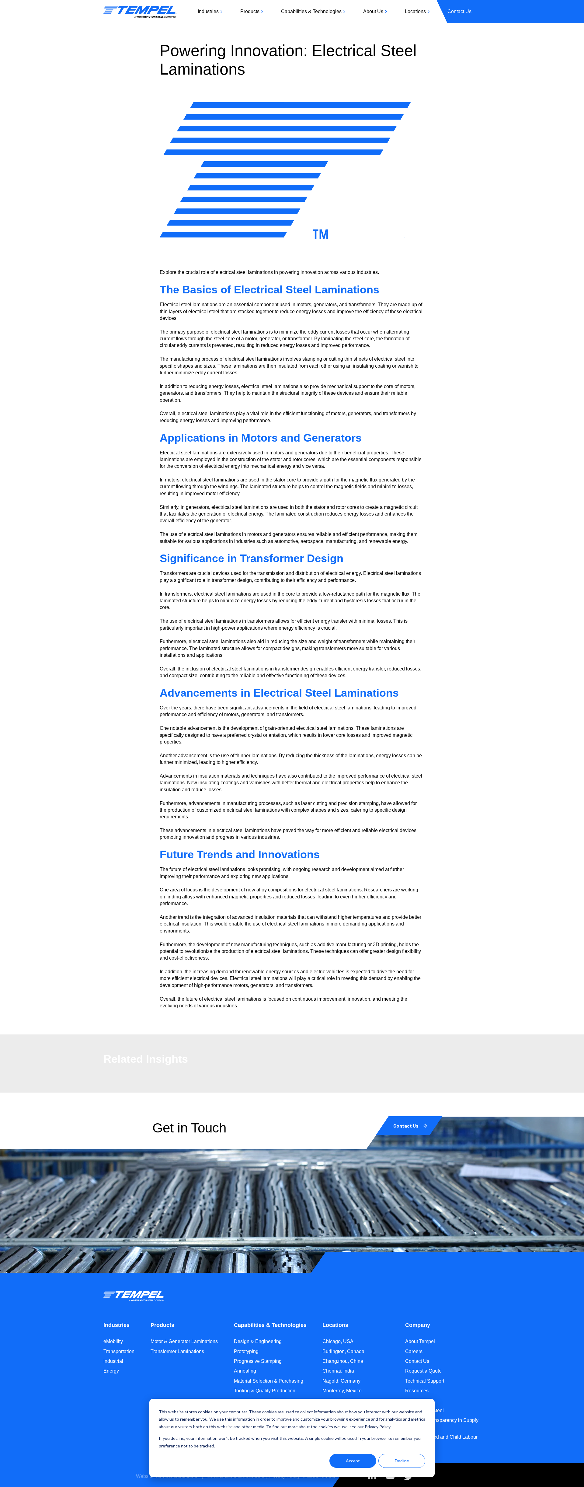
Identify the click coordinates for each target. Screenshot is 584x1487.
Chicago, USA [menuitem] (337, 1341)
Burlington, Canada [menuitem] (343, 1351)
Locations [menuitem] (415, 11)
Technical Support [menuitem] (424, 1381)
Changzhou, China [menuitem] (342, 1361)
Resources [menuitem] (417, 1390)
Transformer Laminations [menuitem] (177, 1351)
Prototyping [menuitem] (246, 1351)
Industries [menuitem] (208, 11)
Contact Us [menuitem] (459, 11)
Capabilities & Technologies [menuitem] (311, 11)
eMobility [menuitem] (113, 1341)
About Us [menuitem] (373, 11)
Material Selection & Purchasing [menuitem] (268, 1381)
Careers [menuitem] (413, 1351)
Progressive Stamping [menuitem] (258, 1361)
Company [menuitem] (417, 1325)
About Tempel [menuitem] (420, 1341)
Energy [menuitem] (111, 1370)
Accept (353, 1460)
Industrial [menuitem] (113, 1361)
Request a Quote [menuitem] (423, 1370)
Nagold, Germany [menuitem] (341, 1381)
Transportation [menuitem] (118, 1351)
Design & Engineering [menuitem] (258, 1341)
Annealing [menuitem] (245, 1370)
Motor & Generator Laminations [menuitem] (184, 1341)
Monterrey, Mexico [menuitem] (342, 1390)
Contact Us (406, 1125)
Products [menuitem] (249, 11)
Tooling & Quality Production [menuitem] (264, 1390)
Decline (402, 1460)
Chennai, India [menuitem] (338, 1370)
